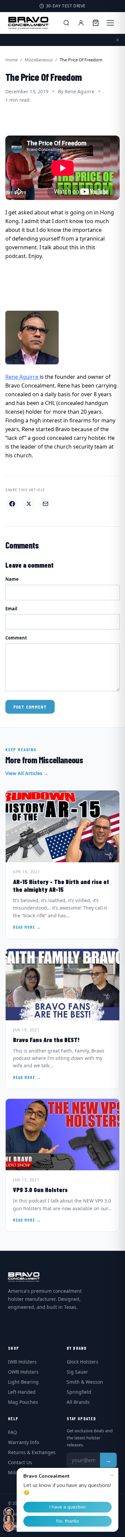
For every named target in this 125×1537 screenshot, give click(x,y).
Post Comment (30, 707)
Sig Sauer (77, 1372)
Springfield (79, 1392)
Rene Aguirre (22, 376)
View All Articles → (26, 773)
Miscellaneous (39, 60)
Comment (16, 638)
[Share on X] (28, 503)
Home (11, 60)
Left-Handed (22, 1392)
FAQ (12, 1432)
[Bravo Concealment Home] (28, 23)
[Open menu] (110, 23)
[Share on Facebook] (12, 503)
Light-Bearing (23, 1382)
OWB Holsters (23, 1372)
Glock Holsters (82, 1362)
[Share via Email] (45, 503)
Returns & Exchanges (32, 1452)
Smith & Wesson (85, 1382)
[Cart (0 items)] (95, 23)
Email (11, 609)
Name (12, 579)
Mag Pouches (23, 1402)
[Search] (66, 23)
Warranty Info (23, 1442)
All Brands (78, 1402)
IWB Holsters (22, 1362)
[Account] (81, 23)
